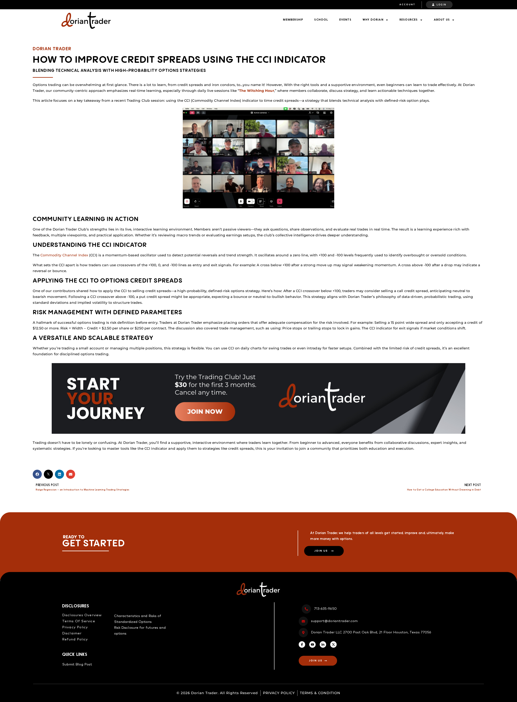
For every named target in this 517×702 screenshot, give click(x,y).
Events (345, 19)
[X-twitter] (333, 644)
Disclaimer (72, 633)
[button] (37, 474)
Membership (293, 19)
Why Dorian (373, 19)
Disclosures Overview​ (82, 615)
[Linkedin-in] (323, 644)
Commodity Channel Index (64, 255)
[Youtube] (312, 644)
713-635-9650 (325, 609)
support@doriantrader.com (334, 621)
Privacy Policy (75, 627)
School (321, 19)
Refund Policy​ (75, 639)
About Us (442, 19)
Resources (408, 19)
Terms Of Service (78, 621)
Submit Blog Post (77, 664)
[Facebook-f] (302, 644)
